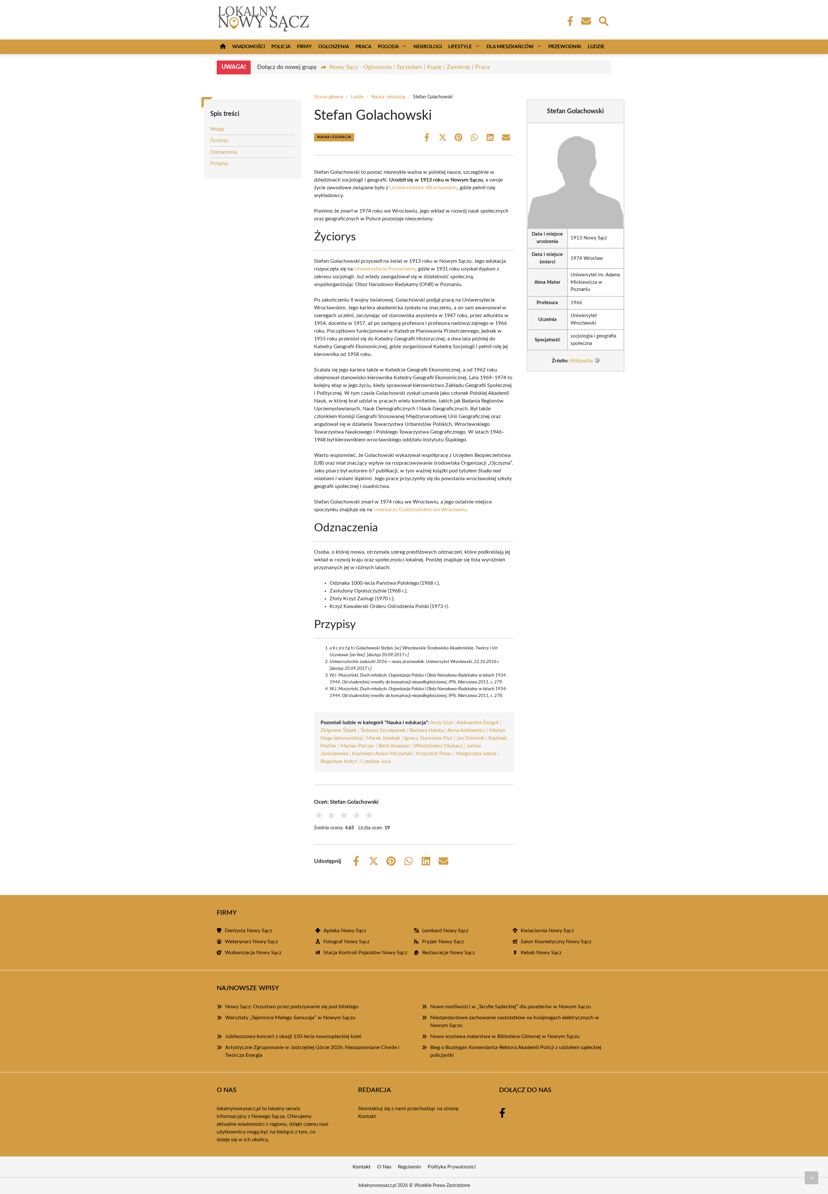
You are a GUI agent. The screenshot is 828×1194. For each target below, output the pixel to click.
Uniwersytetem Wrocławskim (423, 187)
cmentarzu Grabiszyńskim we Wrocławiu (420, 509)
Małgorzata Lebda (476, 753)
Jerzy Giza (441, 722)
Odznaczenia (223, 152)
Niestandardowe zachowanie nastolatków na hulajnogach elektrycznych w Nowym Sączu (514, 1021)
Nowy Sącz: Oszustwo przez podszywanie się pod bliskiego (291, 1006)
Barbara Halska (426, 730)
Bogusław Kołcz (339, 761)
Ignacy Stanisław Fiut (428, 738)
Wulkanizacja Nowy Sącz (253, 952)
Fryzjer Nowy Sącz (443, 941)
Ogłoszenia (333, 46)
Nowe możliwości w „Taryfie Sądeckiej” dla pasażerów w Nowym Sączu (510, 1006)
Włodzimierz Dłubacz (438, 745)
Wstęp (217, 129)
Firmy (304, 46)
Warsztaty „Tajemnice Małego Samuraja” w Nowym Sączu (290, 1017)
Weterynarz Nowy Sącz (251, 941)
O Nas (384, 1166)
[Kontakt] (586, 21)
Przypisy (219, 163)
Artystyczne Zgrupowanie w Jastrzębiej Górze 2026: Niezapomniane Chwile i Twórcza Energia (312, 1051)
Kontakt (367, 1116)
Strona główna (328, 97)
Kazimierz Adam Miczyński (382, 753)
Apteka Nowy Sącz (344, 930)
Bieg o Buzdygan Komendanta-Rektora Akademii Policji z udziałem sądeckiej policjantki (515, 1051)
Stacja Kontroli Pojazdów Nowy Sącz (365, 952)
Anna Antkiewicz (466, 730)
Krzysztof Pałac (434, 753)
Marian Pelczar (358, 745)
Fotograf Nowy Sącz (346, 941)
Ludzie (596, 46)
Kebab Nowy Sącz (541, 952)
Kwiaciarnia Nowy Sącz (547, 930)
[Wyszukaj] (603, 20)
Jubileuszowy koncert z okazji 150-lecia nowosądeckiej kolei (293, 1036)
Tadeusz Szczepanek (383, 730)
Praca (363, 46)
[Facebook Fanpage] (568, 21)
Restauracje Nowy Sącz (448, 952)
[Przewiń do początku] (811, 1177)
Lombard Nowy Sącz (445, 930)
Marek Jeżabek (383, 738)
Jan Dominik (470, 738)
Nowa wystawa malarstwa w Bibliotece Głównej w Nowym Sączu (505, 1036)
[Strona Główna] (223, 46)
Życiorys (219, 140)
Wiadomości (248, 46)
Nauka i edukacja (388, 97)
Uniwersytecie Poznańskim (384, 268)
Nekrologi (427, 46)
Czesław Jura (376, 761)
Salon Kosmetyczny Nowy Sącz (556, 941)
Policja (280, 46)
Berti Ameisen (394, 745)
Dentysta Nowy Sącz (248, 930)
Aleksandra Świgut (477, 722)
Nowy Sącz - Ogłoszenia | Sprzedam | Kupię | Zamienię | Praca (409, 67)
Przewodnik (564, 46)
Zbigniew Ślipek (338, 730)
